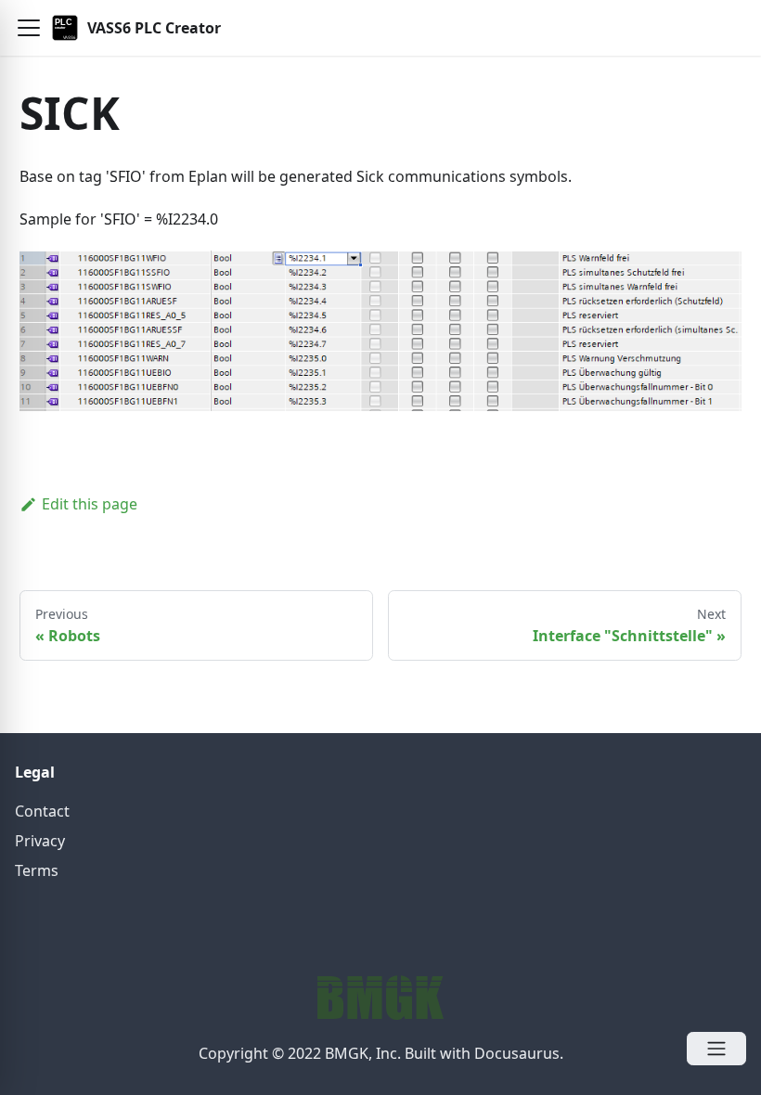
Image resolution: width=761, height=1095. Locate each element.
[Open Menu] (716, 1048)
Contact (42, 811)
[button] (29, 28)
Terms (36, 870)
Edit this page (89, 504)
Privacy (40, 841)
